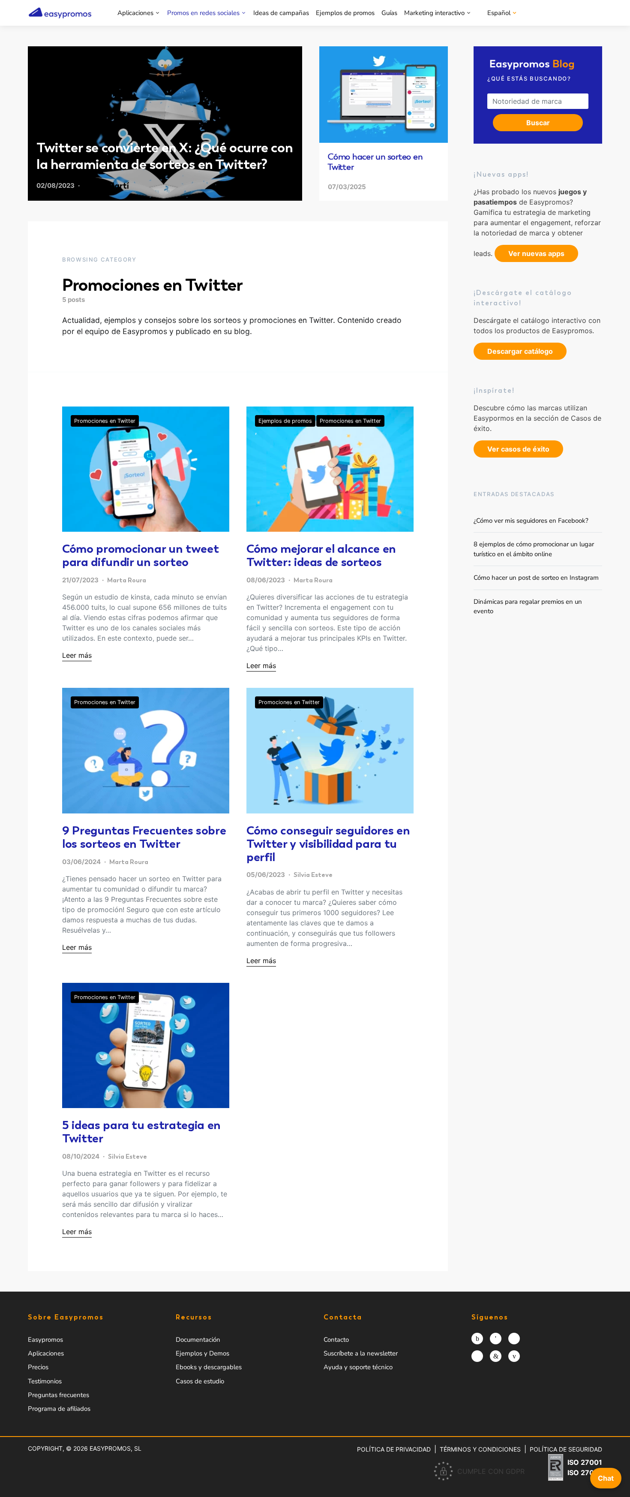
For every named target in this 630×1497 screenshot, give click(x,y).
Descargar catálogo (520, 351)
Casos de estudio (200, 1381)
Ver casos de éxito (518, 449)
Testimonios (45, 1381)
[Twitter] (514, 1338)
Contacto (336, 1339)
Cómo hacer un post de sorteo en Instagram (536, 577)
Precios (38, 1367)
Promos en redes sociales (203, 13)
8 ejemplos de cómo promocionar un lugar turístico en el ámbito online (534, 549)
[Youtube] (514, 1356)
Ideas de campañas (281, 13)
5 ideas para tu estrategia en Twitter (141, 1131)
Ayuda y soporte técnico (358, 1367)
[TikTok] (477, 1356)
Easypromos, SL (115, 1448)
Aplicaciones (135, 13)
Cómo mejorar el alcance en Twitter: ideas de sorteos (321, 555)
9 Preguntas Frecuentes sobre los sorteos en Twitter (144, 836)
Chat (606, 1478)
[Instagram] (477, 1338)
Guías (389, 13)
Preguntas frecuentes (58, 1395)
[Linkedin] (495, 1356)
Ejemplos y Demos (202, 1353)
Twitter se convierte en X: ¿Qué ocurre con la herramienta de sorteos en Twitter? (164, 156)
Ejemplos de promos (345, 13)
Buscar (538, 122)
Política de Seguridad (566, 1449)
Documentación (198, 1339)
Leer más (77, 655)
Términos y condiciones (480, 1449)
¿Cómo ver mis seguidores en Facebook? (531, 520)
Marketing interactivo (434, 13)
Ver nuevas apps (536, 253)
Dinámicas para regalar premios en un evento (528, 606)
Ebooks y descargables (209, 1367)
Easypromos (45, 1339)
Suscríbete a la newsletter (361, 1353)
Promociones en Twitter (104, 421)
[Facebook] (495, 1338)
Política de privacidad (394, 1449)
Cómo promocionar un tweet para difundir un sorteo (140, 555)
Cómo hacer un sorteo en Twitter (375, 161)
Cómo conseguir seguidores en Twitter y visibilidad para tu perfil (328, 843)
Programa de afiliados (59, 1408)
